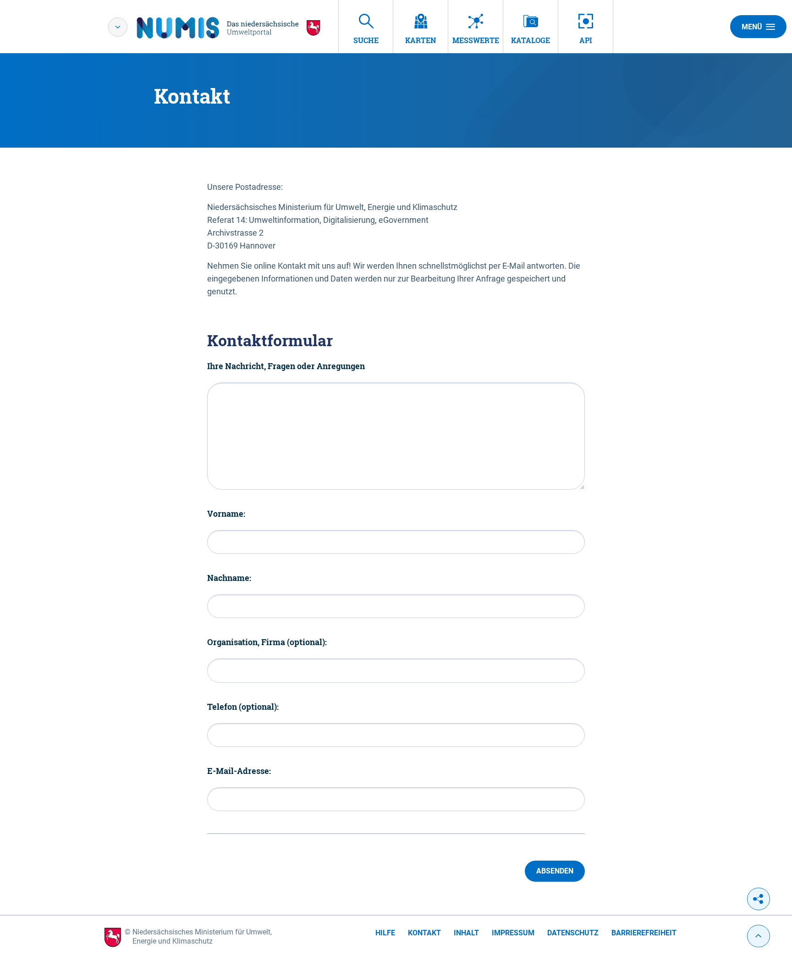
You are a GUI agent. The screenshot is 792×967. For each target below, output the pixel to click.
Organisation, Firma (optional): (267, 641)
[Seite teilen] (758, 899)
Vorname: (226, 513)
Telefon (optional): (243, 706)
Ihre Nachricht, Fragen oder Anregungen (286, 365)
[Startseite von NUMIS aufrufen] (229, 28)
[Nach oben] (758, 936)
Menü (752, 26)
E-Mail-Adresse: (239, 770)
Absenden (554, 871)
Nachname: (229, 577)
